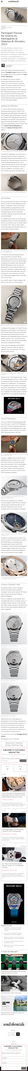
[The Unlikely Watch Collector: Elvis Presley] (14, 983)
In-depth (4, 774)
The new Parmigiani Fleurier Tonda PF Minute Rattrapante (13, 151)
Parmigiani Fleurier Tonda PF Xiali (8, 681)
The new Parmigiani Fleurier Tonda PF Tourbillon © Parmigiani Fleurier (12, 534)
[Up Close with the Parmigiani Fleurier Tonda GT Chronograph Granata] (14, 854)
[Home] (14, 1)
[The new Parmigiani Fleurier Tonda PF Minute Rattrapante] (14, 141)
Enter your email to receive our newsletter (11, 758)
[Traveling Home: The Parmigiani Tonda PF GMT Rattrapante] (14, 820)
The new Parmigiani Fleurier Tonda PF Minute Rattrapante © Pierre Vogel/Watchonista (14, 251)
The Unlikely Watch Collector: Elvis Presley (11, 993)
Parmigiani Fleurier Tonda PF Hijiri (8, 716)
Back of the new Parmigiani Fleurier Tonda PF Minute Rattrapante (12, 374)
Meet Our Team (14, 1043)
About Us (14, 1041)
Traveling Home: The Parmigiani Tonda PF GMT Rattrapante (13, 830)
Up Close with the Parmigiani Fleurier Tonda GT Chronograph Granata (12, 865)
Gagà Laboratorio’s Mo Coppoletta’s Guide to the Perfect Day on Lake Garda (12, 1013)
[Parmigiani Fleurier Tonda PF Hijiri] (14, 698)
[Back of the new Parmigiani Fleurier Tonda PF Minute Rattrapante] (14, 363)
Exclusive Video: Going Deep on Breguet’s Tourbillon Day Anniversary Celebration (13, 934)
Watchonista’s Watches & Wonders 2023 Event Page (14, 744)
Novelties (3, 26)
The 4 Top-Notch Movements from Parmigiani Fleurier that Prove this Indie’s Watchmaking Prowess (13, 795)
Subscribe (13, 1030)
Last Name (4, 1063)
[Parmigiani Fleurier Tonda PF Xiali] (14, 663)
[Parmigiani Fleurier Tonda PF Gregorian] (14, 628)
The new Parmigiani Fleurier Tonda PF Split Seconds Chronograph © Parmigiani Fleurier (12, 578)
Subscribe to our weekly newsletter (14, 751)
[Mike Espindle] (3, 65)
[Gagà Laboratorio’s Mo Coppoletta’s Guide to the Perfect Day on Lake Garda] (14, 1003)
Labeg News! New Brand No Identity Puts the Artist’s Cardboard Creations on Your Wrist (13, 972)
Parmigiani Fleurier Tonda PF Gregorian (9, 645)
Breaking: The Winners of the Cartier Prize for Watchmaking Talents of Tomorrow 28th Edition (14, 938)
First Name (4, 1058)
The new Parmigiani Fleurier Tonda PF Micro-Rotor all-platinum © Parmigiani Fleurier (12, 497)
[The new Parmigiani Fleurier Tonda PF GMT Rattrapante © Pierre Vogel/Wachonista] (14, 444)
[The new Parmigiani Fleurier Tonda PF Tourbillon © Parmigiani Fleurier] (14, 522)
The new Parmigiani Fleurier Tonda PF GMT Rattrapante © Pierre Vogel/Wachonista (13, 454)
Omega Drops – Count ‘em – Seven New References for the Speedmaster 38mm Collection (12, 929)
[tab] (7, 768)
